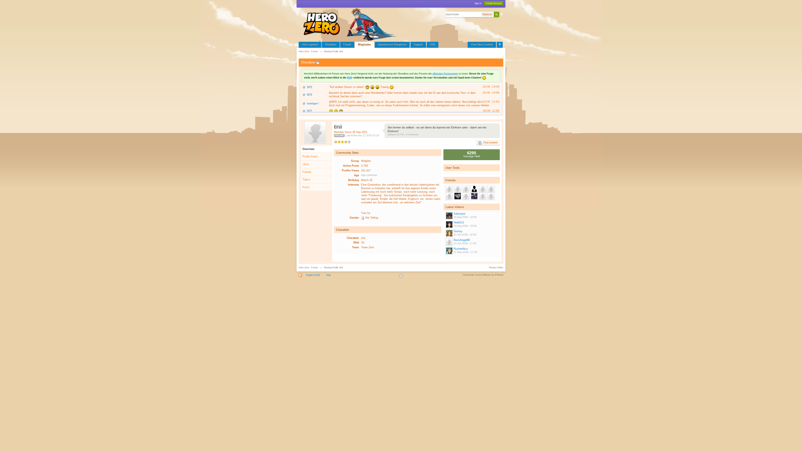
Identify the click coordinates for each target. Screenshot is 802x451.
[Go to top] (401, 276)
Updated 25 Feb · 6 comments (403, 134)
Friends (306, 172)
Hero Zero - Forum (308, 267)
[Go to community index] (351, 23)
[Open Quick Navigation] (500, 45)
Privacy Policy (496, 267)
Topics (306, 179)
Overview (308, 149)
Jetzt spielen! (310, 44)
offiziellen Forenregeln (445, 73)
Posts (306, 187)
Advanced (501, 14)
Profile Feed (309, 156)
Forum (347, 44)
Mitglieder (364, 44)
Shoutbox (330, 44)
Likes (305, 164)
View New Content (482, 44)
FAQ (432, 44)
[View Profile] (449, 215)
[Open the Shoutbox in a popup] (317, 62)
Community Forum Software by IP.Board (483, 275)
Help (328, 275)
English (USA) (313, 275)
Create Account (493, 3)
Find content (489, 142)
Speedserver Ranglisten (392, 44)
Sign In (478, 3)
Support (418, 44)
